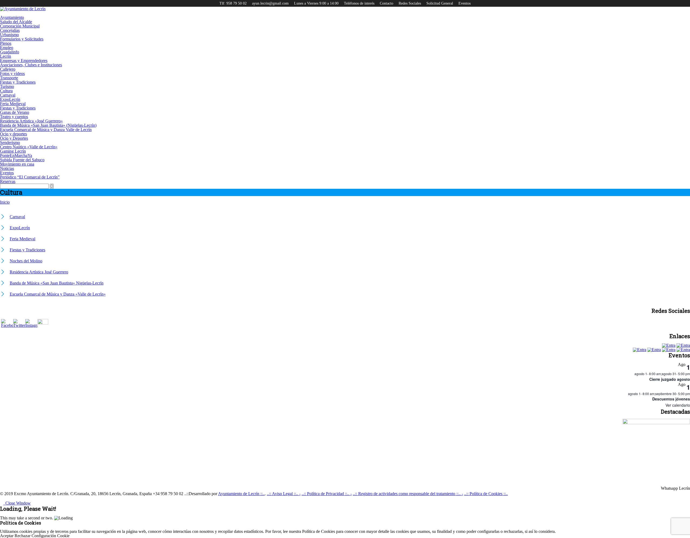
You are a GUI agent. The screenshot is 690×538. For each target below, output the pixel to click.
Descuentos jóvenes (671, 399)
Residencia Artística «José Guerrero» (31, 121)
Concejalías (10, 30)
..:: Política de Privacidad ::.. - (327, 493)
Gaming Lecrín (13, 151)
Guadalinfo (9, 52)
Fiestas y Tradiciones (18, 82)
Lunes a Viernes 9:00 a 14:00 (316, 3)
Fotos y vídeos (12, 73)
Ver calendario (677, 405)
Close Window (17, 503)
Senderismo (10, 142)
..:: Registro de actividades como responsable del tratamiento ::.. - (408, 493)
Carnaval (7, 95)
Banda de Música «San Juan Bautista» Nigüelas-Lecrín (57, 283)
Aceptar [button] (6, 536)
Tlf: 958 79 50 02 (233, 3)
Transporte (9, 78)
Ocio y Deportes (14, 138)
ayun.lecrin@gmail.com (270, 3)
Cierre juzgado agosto (669, 379)
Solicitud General (439, 3)
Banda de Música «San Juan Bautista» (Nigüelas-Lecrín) (48, 125)
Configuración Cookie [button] (51, 535)
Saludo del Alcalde (16, 21)
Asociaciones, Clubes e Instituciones (31, 65)
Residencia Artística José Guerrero (39, 272)
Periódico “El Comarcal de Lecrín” (30, 177)
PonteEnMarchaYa (16, 155)
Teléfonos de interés (359, 3)
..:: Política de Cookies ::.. (486, 493)
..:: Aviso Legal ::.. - (284, 493)
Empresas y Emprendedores (23, 60)
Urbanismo (9, 34)
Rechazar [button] (22, 535)
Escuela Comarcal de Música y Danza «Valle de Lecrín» (58, 294)
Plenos (5, 43)
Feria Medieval (13, 103)
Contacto (386, 3)
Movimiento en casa (17, 164)
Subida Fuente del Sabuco (22, 159)
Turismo (7, 86)
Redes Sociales (410, 3)
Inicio (5, 202)
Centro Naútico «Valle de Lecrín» (28, 147)
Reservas (7, 181)
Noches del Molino (26, 261)
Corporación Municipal (20, 26)
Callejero (7, 69)
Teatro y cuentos (14, 116)
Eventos (464, 3)
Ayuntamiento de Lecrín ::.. (241, 493)
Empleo (6, 47)
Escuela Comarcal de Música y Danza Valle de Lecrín (46, 129)
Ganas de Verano (14, 112)
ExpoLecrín (10, 99)
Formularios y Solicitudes (21, 39)
